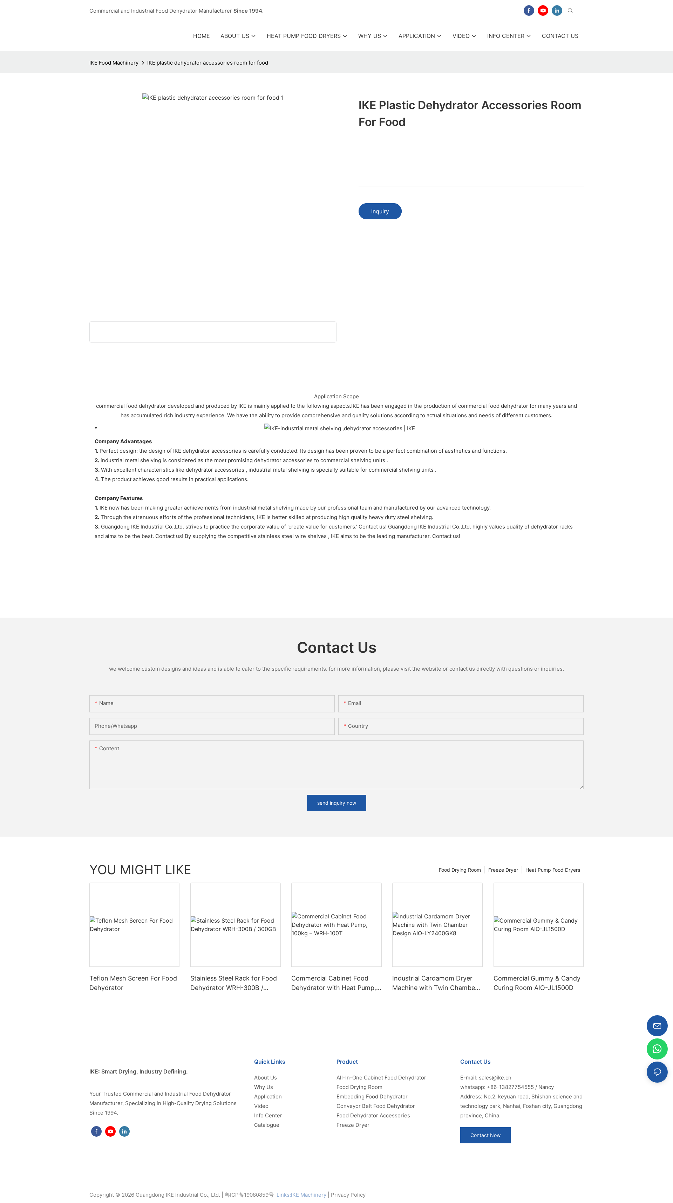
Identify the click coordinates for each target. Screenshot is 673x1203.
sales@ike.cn (495, 1077)
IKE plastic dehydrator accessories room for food (207, 62)
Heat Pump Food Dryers (552, 870)
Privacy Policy (348, 1194)
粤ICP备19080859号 (249, 1194)
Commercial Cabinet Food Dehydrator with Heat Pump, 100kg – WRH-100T (333, 983)
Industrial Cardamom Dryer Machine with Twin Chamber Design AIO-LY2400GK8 (434, 983)
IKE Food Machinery (113, 62)
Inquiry (380, 211)
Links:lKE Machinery (301, 1194)
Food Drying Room (460, 870)
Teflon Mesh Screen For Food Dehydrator (133, 983)
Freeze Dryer (503, 870)
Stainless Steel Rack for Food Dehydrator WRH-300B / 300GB (233, 983)
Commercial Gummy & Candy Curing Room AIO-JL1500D (537, 983)
